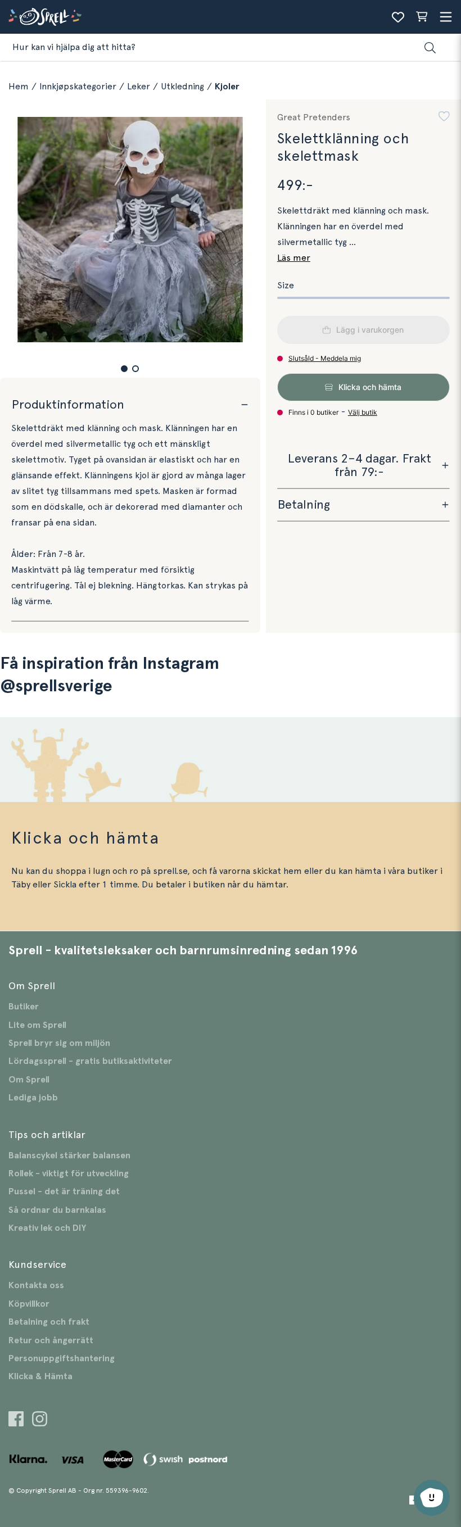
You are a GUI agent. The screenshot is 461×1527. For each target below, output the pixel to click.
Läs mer (293, 257)
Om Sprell (28, 1079)
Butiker (23, 1006)
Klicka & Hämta (40, 1376)
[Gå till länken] (16, 1420)
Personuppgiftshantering (61, 1358)
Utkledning (182, 86)
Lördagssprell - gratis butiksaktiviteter (90, 1061)
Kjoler (227, 86)
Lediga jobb (33, 1097)
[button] (124, 368)
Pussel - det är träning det (64, 1191)
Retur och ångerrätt (50, 1340)
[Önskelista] (398, 17)
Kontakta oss (36, 1285)
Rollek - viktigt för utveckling (68, 1173)
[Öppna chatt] (432, 1498)
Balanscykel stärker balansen (69, 1155)
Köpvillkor (28, 1303)
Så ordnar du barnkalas (57, 1210)
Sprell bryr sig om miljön (59, 1043)
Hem (18, 86)
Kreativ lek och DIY (47, 1228)
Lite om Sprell (37, 1025)
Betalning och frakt (48, 1321)
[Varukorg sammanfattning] (421, 17)
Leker (138, 86)
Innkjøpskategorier (77, 86)
